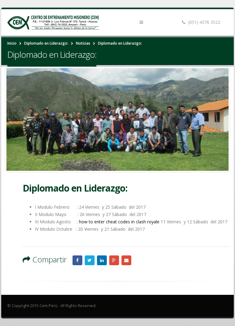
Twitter (90, 260)
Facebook (77, 260)
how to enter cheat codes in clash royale (119, 222)
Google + (114, 260)
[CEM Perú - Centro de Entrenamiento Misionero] (53, 22)
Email (126, 260)
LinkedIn (102, 260)
